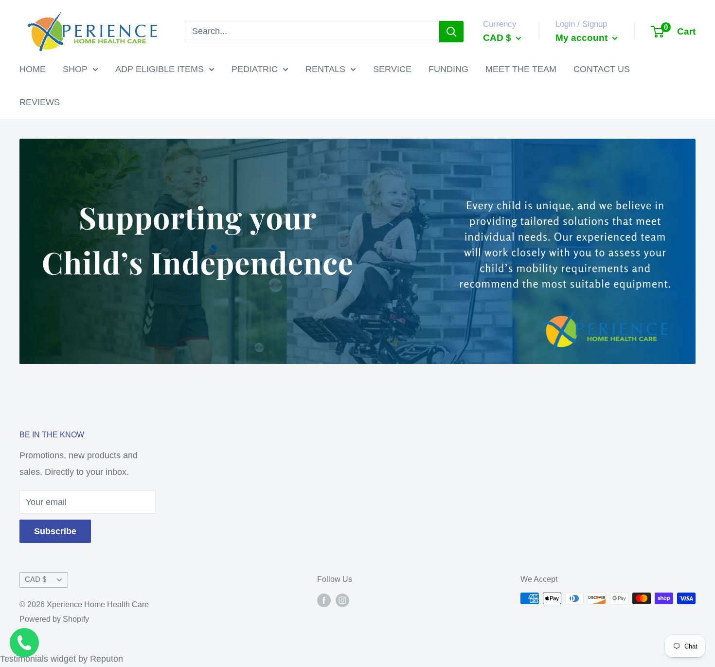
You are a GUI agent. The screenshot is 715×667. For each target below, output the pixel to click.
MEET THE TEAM (520, 69)
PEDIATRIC (255, 69)
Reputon (106, 659)
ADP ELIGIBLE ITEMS (159, 69)
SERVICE (392, 69)
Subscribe (55, 531)
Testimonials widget (38, 659)
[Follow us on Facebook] (324, 600)
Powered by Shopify (54, 619)
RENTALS (325, 69)
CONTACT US (601, 69)
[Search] (451, 31)
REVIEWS (39, 102)
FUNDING (448, 69)
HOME (32, 69)
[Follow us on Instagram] (342, 600)
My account (582, 38)
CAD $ (35, 579)
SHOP (75, 69)
